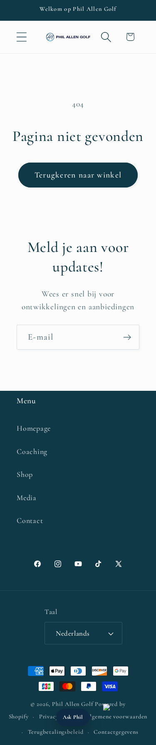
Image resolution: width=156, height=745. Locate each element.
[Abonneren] (127, 337)
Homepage (34, 428)
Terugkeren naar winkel (78, 175)
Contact (30, 520)
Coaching (32, 451)
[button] (21, 37)
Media (27, 497)
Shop (25, 474)
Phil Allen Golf (72, 704)
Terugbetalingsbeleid (56, 731)
